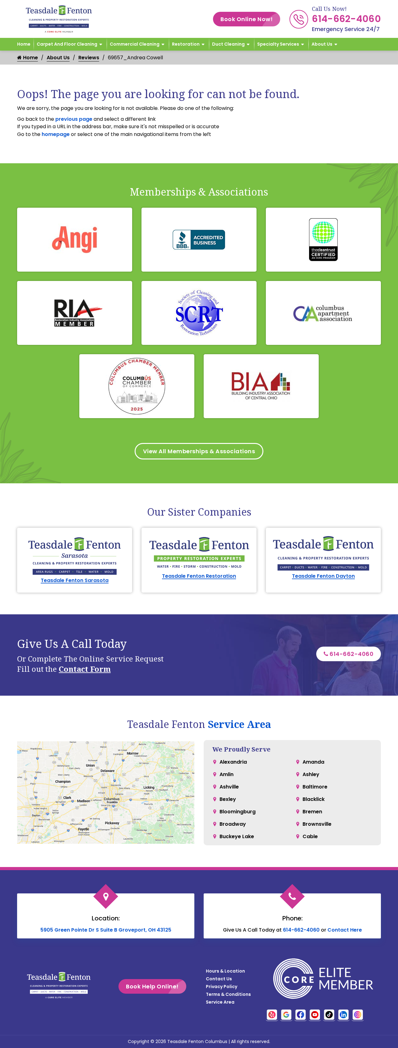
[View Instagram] (358, 1014)
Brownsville (317, 824)
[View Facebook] (300, 1014)
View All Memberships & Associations (199, 451)
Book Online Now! (246, 19)
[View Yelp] (272, 1014)
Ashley (311, 774)
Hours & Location (225, 971)
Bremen (312, 811)
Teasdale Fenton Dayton (323, 576)
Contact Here (344, 929)
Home (23, 44)
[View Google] (286, 1014)
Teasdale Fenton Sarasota (75, 580)
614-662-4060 (346, 18)
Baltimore (315, 786)
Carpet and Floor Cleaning (67, 44)
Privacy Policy (221, 986)
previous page (73, 119)
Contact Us (219, 979)
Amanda (313, 762)
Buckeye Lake (237, 836)
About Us (322, 44)
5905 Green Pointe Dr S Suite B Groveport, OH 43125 (105, 929)
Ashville (229, 786)
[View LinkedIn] (343, 1014)
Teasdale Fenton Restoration (199, 576)
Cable (310, 836)
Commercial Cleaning (135, 44)
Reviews (88, 57)
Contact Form (85, 669)
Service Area (239, 724)
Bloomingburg (238, 811)
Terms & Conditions (228, 994)
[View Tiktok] (329, 1014)
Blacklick (314, 799)
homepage (56, 134)
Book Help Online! (152, 986)
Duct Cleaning (228, 44)
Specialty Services (278, 44)
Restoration (186, 44)
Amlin (227, 774)
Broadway (233, 824)
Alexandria (233, 762)
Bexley (228, 799)
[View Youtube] (315, 1014)
